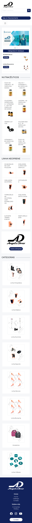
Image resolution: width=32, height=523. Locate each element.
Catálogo (16, 498)
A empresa (16, 507)
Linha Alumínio (16, 337)
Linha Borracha (16, 418)
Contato (16, 500)
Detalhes (6, 57)
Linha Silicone (16, 391)
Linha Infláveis (16, 472)
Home (16, 497)
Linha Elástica (16, 310)
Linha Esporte (16, 364)
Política (16, 509)
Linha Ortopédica (16, 283)
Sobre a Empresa (16, 249)
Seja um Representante (10, 18)
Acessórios (16, 445)
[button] (15, 48)
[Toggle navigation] (5, 23)
